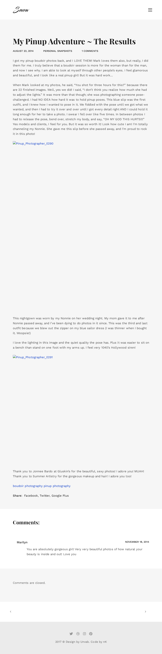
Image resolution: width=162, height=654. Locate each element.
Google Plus (60, 495)
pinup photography (57, 486)
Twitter (45, 495)
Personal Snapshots (57, 50)
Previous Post (44, 612)
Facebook (31, 495)
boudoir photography (28, 486)
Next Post (112, 612)
